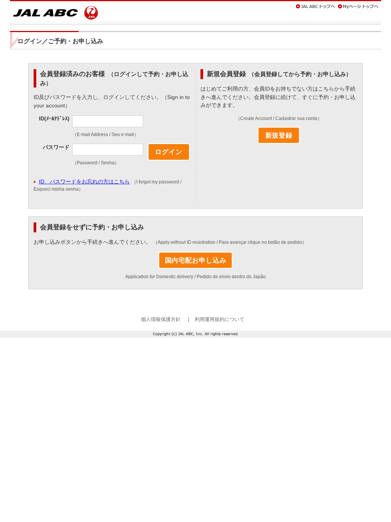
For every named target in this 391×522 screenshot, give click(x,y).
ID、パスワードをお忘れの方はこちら (84, 181)
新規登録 (278, 135)
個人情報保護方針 (161, 319)
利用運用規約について (219, 319)
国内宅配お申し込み (195, 260)
